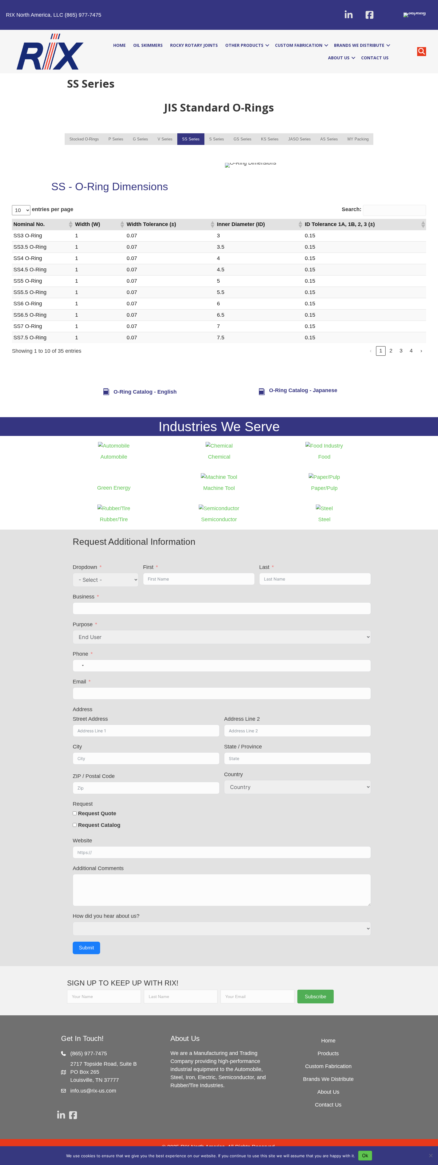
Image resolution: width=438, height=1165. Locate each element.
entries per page (52, 209)
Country (233, 774)
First (148, 567)
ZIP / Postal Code (94, 776)
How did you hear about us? (106, 916)
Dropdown (85, 567)
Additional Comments (98, 868)
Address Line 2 (242, 719)
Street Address (90, 719)
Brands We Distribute (359, 45)
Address (82, 709)
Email (79, 682)
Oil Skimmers (148, 45)
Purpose (83, 624)
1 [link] (380, 351)
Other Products (244, 45)
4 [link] (411, 351)
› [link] (421, 351)
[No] (431, 1155)
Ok (365, 1155)
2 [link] (390, 351)
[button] (349, 15)
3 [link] (401, 351)
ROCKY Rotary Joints (194, 45)
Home (119, 45)
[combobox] (79, 666)
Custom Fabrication (298, 45)
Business (83, 597)
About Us (339, 58)
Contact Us (375, 58)
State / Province (243, 747)
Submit (86, 947)
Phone (80, 654)
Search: (351, 209)
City (77, 747)
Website (82, 841)
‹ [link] (371, 351)
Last (264, 567)
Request (83, 804)
